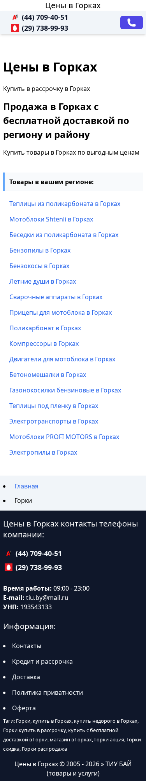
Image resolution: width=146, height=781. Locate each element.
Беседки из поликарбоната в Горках (63, 234)
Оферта (24, 708)
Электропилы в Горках (43, 452)
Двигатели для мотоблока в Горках (62, 359)
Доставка (26, 677)
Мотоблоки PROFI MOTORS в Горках (64, 436)
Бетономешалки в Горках (47, 374)
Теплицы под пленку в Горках (53, 405)
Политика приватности (47, 692)
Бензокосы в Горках (39, 265)
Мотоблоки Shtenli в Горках (51, 219)
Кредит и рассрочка (42, 661)
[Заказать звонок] (131, 22)
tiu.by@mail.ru (47, 597)
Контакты (26, 646)
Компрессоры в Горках (44, 343)
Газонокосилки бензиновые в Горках (65, 390)
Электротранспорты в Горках (53, 421)
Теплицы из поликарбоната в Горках (64, 203)
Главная (26, 486)
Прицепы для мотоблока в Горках (60, 312)
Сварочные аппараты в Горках (55, 297)
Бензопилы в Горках (39, 250)
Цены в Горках (73, 5)
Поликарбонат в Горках (45, 328)
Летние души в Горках (42, 281)
